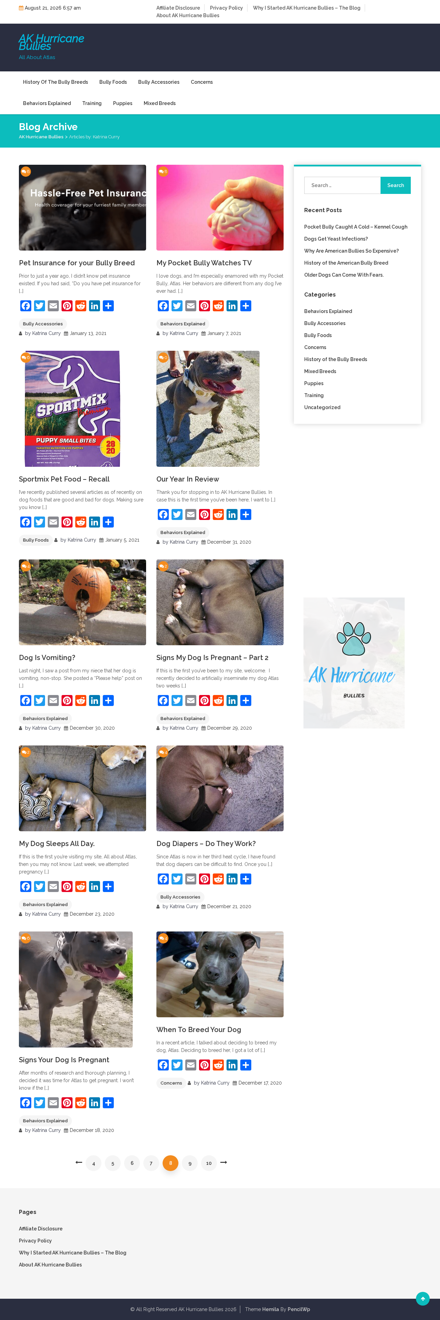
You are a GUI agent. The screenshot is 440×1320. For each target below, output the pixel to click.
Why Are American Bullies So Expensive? (351, 251)
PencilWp (299, 1309)
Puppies (122, 103)
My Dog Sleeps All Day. (57, 844)
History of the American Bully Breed (346, 263)
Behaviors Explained (47, 103)
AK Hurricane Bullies (51, 42)
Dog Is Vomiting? (47, 657)
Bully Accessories (158, 82)
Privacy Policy (226, 8)
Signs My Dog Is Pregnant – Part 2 (212, 657)
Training (92, 103)
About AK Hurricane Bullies (187, 15)
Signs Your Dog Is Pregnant (64, 1060)
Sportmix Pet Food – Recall (64, 479)
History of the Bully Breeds (55, 82)
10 (209, 1163)
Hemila (270, 1309)
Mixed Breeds (160, 103)
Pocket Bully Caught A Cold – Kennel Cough (355, 227)
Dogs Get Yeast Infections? (336, 239)
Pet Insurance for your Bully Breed (77, 263)
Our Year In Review (187, 479)
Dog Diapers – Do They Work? (206, 844)
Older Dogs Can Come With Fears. (344, 275)
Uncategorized (322, 407)
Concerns (202, 82)
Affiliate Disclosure (178, 8)
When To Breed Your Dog (198, 1030)
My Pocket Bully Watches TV (204, 263)
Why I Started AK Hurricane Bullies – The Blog (307, 8)
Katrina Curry (46, 333)
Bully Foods (113, 82)
